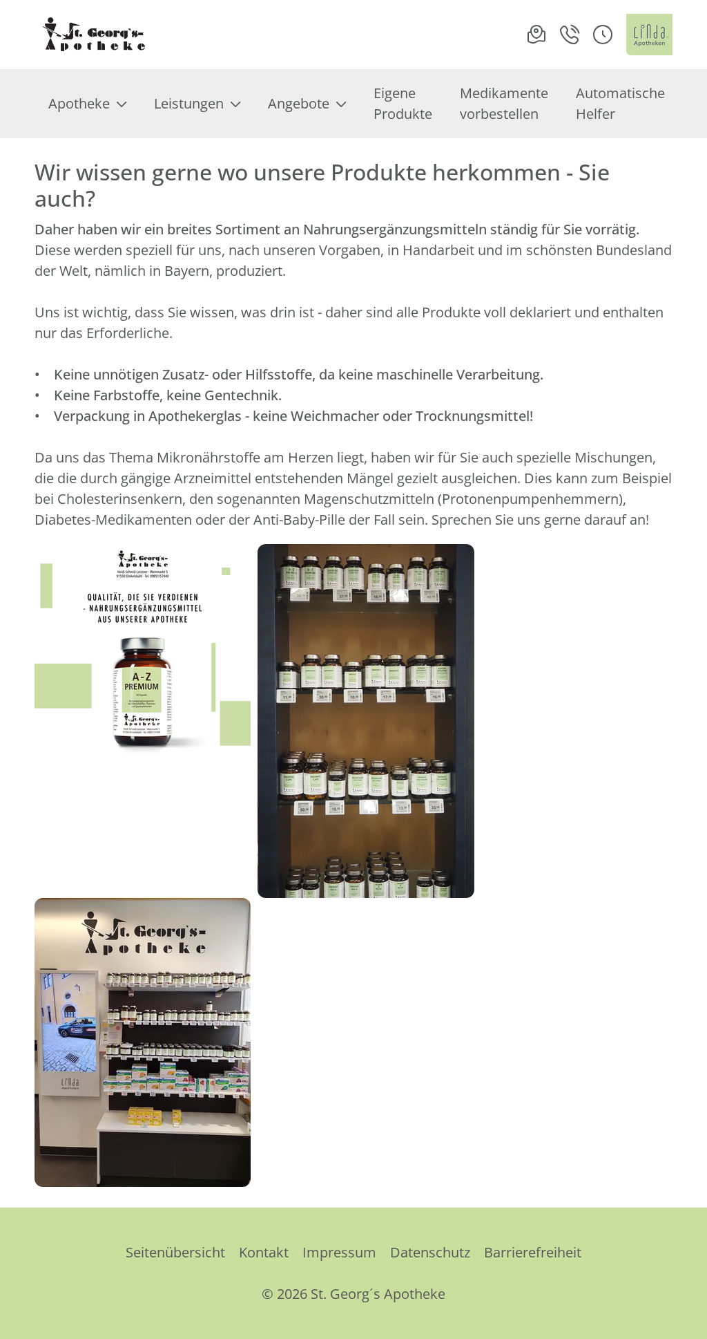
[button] (602, 34)
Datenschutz (430, 1252)
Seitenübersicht (175, 1252)
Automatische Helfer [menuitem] (620, 103)
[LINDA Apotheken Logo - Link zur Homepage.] (649, 34)
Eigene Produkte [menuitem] (403, 103)
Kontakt (264, 1252)
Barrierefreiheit (532, 1252)
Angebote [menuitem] (298, 103)
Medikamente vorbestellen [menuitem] (504, 103)
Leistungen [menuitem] (189, 103)
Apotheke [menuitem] (79, 103)
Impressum (339, 1252)
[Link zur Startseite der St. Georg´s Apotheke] (94, 34)
